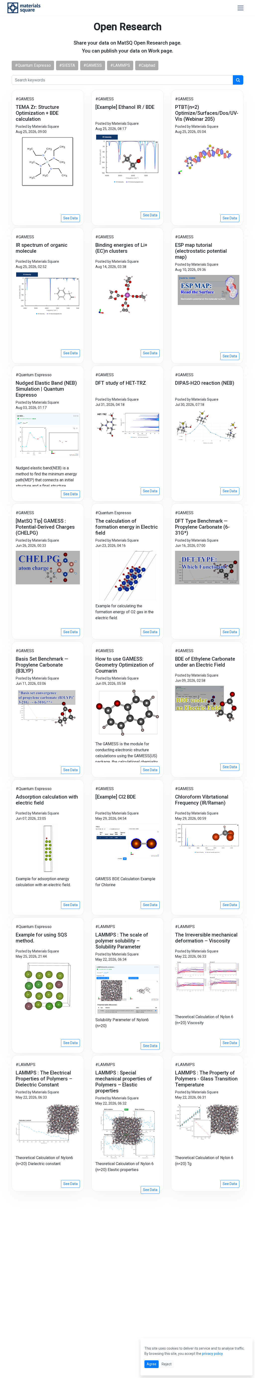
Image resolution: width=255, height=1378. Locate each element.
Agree (151, 1364)
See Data (70, 218)
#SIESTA (67, 65)
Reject (167, 1364)
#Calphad (146, 65)
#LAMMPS (120, 65)
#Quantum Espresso (33, 65)
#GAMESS (92, 65)
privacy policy (212, 1354)
